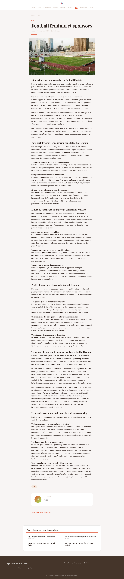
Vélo (91, 7)
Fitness (70, 7)
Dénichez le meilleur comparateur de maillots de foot (80, 538)
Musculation (84, 7)
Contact (86, 563)
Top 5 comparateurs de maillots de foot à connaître (41, 538)
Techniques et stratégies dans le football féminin (41, 544)
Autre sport (47, 7)
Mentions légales (76, 563)
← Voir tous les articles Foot (41, 512)
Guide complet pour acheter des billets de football (79, 544)
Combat (62, 7)
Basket (55, 7)
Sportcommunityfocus (17, 563)
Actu (39, 7)
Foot (76, 7)
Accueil (33, 7)
